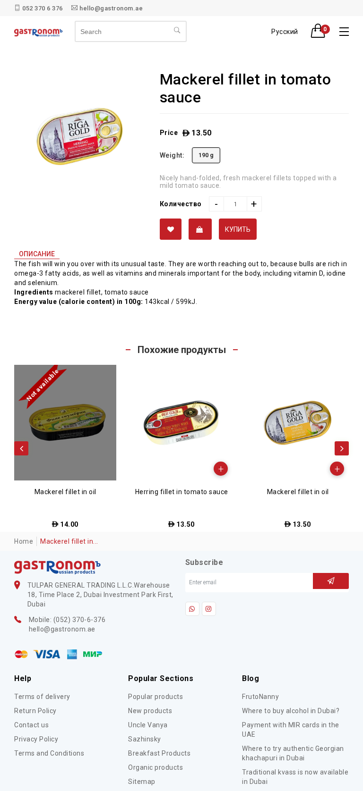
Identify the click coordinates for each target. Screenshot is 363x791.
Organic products (155, 767)
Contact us (31, 725)
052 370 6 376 (42, 8)
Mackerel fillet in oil (65, 492)
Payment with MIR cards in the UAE (290, 729)
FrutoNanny (260, 696)
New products (150, 711)
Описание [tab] (37, 254)
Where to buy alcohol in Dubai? (290, 711)
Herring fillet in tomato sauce (181, 492)
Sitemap (142, 781)
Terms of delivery (42, 696)
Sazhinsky (144, 739)
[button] (320, 32)
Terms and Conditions (49, 753)
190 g (206, 155)
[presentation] (21, 448)
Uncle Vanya (148, 725)
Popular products (155, 696)
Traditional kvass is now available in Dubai (295, 776)
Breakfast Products (159, 753)
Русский (284, 31)
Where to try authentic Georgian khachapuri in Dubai (293, 753)
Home (23, 541)
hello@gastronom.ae (110, 8)
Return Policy (35, 711)
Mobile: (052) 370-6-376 (67, 619)
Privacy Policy (36, 739)
